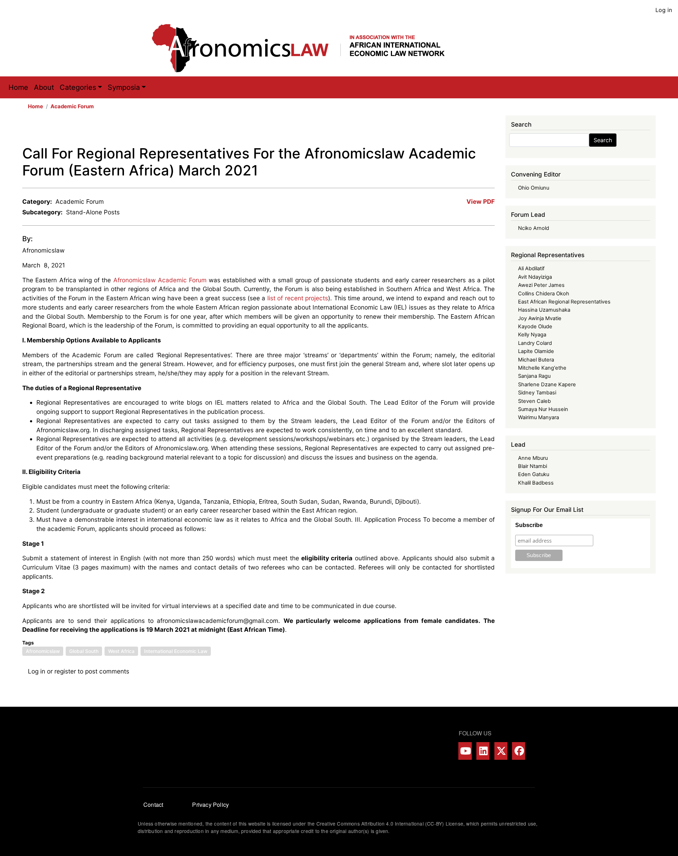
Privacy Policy (210, 804)
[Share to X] (450, 130)
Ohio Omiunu (533, 188)
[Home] (305, 48)
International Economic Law (175, 651)
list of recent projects (297, 298)
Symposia (124, 87)
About (44, 87)
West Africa (121, 651)
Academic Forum (72, 106)
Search (603, 140)
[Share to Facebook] (440, 130)
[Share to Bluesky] (479, 130)
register (65, 671)
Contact (153, 804)
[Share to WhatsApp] (460, 130)
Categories (78, 87)
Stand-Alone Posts (93, 212)
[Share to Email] (489, 130)
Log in (663, 9)
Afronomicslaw (43, 250)
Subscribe (529, 525)
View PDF (480, 201)
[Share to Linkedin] (470, 130)
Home (18, 87)
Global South (84, 651)
